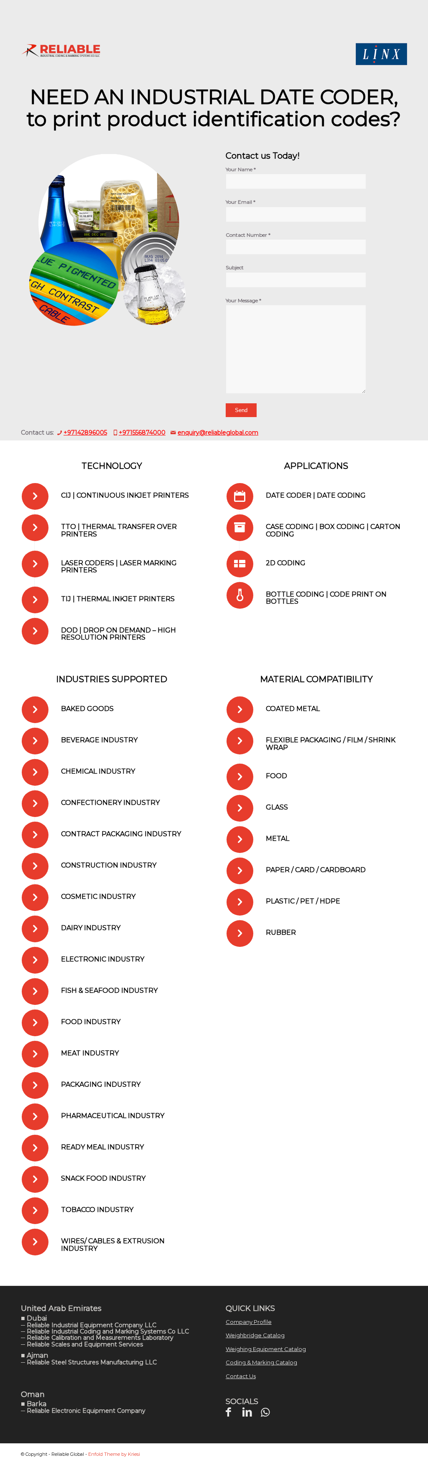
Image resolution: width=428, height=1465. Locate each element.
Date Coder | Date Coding (316, 495)
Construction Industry (108, 865)
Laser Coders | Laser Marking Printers (119, 566)
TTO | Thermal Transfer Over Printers (119, 530)
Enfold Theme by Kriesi (114, 1454)
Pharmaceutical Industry (112, 1116)
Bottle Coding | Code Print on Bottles (326, 598)
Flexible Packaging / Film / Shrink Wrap (330, 743)
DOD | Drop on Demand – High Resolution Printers (118, 634)
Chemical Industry (98, 771)
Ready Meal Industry (102, 1147)
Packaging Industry (100, 1084)
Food (276, 776)
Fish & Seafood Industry (109, 990)
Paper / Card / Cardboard (316, 870)
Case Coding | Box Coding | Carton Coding (333, 530)
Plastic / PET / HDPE (303, 901)
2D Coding (286, 563)
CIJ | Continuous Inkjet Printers (125, 495)
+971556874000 (142, 432)
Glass (277, 807)
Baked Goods (87, 709)
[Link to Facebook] (228, 1412)
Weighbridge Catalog (255, 1335)
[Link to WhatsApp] (265, 1412)
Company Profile (249, 1321)
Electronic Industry (102, 959)
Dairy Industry (90, 928)
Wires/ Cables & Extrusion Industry (113, 1244)
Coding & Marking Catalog (261, 1362)
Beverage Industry (99, 740)
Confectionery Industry (110, 803)
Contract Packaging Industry (121, 834)
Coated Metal (293, 709)
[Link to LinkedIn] (247, 1412)
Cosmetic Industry (98, 897)
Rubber (281, 932)
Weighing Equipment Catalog (266, 1349)
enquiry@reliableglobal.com (218, 432)
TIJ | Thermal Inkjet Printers (118, 599)
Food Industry (90, 1022)
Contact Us (241, 1376)
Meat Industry (90, 1053)
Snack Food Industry (103, 1178)
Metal (277, 839)
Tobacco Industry (97, 1210)
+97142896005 (85, 432)
